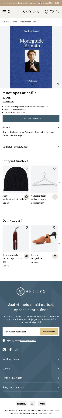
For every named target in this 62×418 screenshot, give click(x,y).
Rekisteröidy (49, 331)
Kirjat (14, 22)
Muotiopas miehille (28, 22)
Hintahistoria (8, 101)
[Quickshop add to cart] (26, 197)
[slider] (31, 57)
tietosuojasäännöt (28, 340)
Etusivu (6, 22)
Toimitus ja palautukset (15, 146)
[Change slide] (31, 84)
